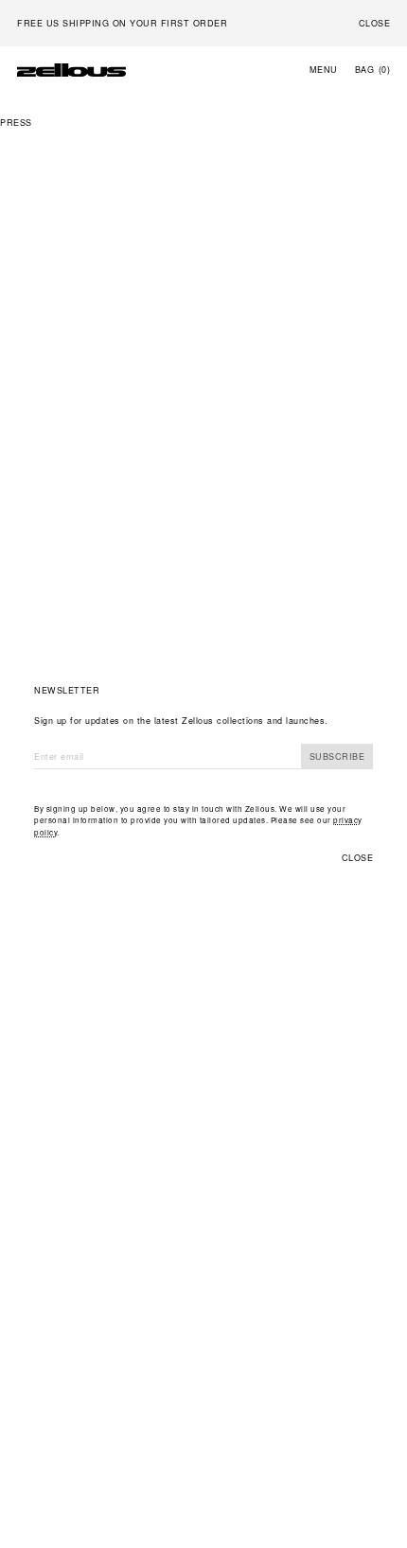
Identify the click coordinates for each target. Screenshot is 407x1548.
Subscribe (337, 756)
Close (358, 858)
